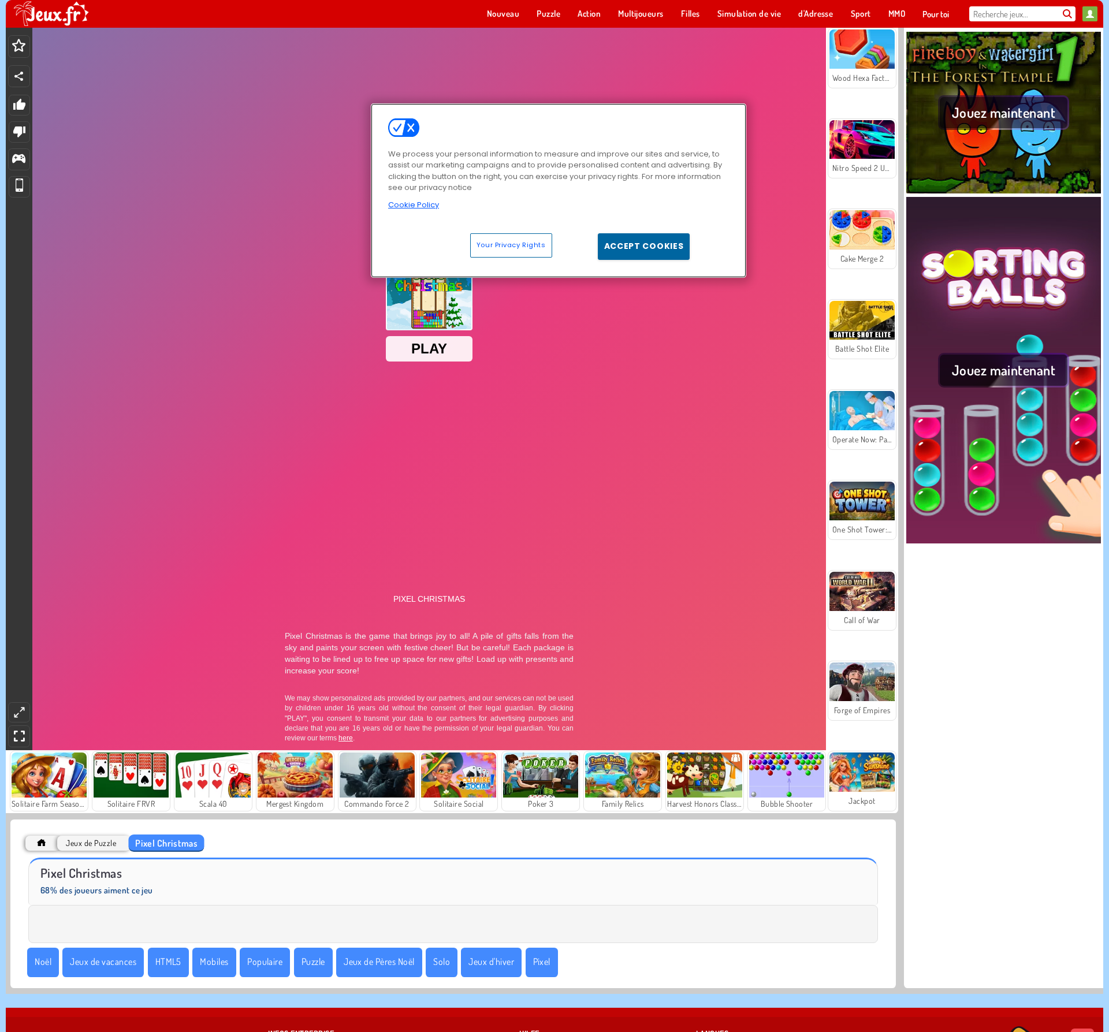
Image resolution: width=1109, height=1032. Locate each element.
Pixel (541, 961)
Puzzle (313, 961)
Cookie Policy (413, 204)
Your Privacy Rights (511, 244)
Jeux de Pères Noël (379, 961)
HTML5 (168, 961)
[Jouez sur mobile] (19, 187)
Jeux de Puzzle (91, 843)
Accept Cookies (644, 246)
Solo (441, 961)
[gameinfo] (18, 159)
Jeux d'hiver (491, 961)
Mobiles (214, 961)
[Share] (19, 76)
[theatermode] (19, 712)
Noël (43, 961)
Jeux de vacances (103, 961)
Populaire (264, 961)
